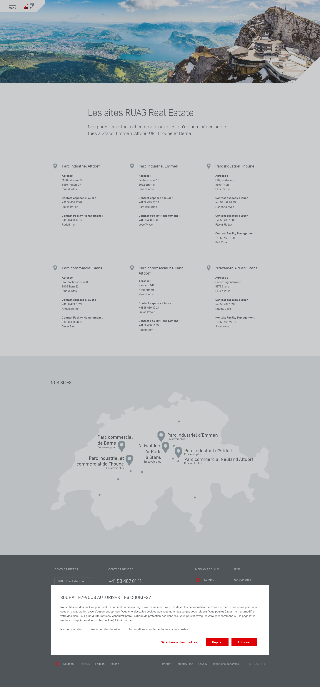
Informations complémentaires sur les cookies (158, 629)
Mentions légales (71, 629)
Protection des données (105, 629)
